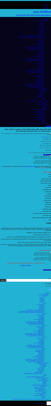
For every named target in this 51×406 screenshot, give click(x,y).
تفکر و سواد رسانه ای (39, 112)
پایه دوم (44, 28)
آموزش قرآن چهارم (39, 51)
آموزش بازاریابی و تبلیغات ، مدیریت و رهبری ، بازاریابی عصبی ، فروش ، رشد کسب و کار (30, 122)
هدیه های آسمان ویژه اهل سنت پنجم (36, 72)
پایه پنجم (44, 62)
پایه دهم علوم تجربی (39, 117)
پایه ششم (44, 73)
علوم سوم (41, 42)
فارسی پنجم (41, 66)
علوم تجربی (43, 115)
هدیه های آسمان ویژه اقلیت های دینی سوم (35, 48)
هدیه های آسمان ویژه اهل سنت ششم (36, 86)
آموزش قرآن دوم (40, 29)
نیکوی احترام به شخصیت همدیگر (31, 166)
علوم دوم (42, 31)
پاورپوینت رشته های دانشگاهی (42, 87)
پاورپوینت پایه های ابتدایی (43, 19)
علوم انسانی (43, 91)
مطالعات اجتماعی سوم (39, 44)
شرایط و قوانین (45, 4)
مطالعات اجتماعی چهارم (38, 56)
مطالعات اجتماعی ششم (38, 81)
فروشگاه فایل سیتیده (39, 403)
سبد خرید (49, 126)
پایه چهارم (44, 50)
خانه (48, 17)
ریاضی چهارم (41, 52)
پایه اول (44, 21)
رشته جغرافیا (41, 94)
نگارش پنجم (41, 69)
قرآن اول (42, 25)
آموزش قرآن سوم (40, 39)
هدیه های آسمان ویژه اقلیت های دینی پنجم (35, 71)
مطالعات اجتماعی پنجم (39, 67)
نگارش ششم (41, 83)
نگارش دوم (41, 33)
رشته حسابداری (42, 90)
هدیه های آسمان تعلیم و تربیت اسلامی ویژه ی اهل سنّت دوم (31, 36)
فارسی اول (41, 24)
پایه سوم (44, 38)
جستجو (49, 278)
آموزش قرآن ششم (40, 74)
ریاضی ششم (41, 77)
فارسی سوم (41, 43)
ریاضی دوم (41, 30)
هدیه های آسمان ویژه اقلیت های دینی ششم (35, 85)
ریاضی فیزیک (43, 110)
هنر (43, 121)
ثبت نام (47, 2)
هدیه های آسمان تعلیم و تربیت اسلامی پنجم (35, 70)
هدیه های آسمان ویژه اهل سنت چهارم (36, 60)
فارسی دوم (41, 32)
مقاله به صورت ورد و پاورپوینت (42, 101)
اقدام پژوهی (46, 18)
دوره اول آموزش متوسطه (43, 104)
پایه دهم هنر (43, 120)
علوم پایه (44, 98)
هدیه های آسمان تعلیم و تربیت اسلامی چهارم (34, 58)
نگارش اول (41, 26)
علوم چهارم (41, 53)
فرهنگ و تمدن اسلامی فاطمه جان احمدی (35, 100)
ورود (48, 1)
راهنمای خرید (46, 6)
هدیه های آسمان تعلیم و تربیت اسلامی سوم (35, 46)
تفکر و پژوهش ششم (39, 76)
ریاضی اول (41, 22)
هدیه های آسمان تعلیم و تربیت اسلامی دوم (35, 35)
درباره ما (47, 7)
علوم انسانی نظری (42, 113)
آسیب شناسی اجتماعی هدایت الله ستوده (32, 373)
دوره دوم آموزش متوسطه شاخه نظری (40, 108)
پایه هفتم (44, 107)
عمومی (44, 99)
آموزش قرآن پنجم (40, 63)
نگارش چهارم (41, 57)
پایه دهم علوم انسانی (39, 114)
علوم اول (42, 23)
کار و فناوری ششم (40, 80)
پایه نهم (44, 105)
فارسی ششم (41, 79)
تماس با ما (46, 8)
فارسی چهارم (41, 55)
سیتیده (43, 143)
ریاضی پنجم (41, 64)
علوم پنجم (41, 65)
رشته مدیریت (41, 96)
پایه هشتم (44, 106)
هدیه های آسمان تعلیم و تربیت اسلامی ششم (34, 84)
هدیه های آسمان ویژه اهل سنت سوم (36, 49)
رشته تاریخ (41, 92)
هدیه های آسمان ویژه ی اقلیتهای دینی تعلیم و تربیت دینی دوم (31, 37)
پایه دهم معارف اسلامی (39, 119)
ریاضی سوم (41, 40)
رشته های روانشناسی (39, 97)
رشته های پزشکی (42, 89)
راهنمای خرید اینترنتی (25, 265)
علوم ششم (41, 78)
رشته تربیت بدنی (40, 93)
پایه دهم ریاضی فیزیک (39, 111)
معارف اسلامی (43, 118)
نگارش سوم (41, 45)
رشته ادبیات (43, 103)
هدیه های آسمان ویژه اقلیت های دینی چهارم (35, 59)
